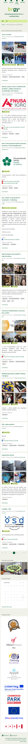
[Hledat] (7, 21)
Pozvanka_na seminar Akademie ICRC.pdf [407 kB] (14, 128)
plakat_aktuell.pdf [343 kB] (10, 539)
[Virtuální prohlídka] (14, 568)
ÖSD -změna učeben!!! (8, 424)
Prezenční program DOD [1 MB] (11, 181)
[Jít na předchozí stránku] (2, 553)
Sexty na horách (6, 34)
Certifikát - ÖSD (6, 509)
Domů (3, 24)
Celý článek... (5, 80)
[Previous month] (20, 582)
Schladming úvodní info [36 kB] (11, 239)
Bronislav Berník (22, 378)
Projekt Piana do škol (8, 455)
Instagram (14, 735)
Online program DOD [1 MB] (11, 183)
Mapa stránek (22, 738)
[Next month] (23, 582)
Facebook (6, 735)
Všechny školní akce (7, 607)
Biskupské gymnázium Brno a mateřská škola (14, 15)
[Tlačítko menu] (3, 21)
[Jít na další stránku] (25, 553)
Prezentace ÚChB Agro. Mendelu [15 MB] (14, 356)
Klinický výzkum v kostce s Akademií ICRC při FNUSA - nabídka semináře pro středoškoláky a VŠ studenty (14, 89)
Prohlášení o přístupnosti (11, 738)
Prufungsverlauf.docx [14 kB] (11, 440)
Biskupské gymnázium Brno (15, 740)
